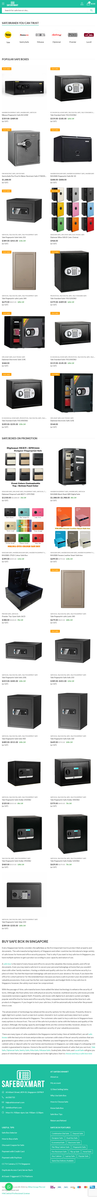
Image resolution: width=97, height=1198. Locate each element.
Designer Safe (55, 234)
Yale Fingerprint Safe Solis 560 (62, 739)
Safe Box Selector (9, 1132)
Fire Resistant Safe (8, 173)
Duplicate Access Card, (12, 1170)
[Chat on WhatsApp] (9, 1186)
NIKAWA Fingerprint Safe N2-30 (63, 176)
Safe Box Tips (56, 1114)
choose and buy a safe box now (78, 1053)
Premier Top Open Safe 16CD (13, 616)
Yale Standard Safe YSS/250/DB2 (63, 115)
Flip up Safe (74, 1152)
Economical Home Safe (59, 112)
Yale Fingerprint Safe (30, 234)
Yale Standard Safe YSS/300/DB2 (15, 420)
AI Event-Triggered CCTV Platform (17, 1176)
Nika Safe (34, 1050)
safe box (7, 964)
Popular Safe (83, 1156)
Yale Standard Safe (88, 112)
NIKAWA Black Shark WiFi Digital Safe (65, 494)
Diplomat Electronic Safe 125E (62, 420)
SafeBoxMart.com (14, 1107)
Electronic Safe (78, 234)
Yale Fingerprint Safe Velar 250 (14, 922)
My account (55, 1083)
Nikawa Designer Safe (58, 173)
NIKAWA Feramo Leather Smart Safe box (66, 555)
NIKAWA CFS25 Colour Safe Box (15, 555)
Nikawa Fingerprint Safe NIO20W (15, 115)
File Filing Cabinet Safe (60, 1147)
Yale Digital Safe (74, 112)
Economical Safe (58, 1142)
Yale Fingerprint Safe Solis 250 (14, 237)
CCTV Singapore (22, 1164)
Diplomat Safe (66, 234)
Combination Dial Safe (60, 1133)
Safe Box (33, 112)
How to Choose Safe (59, 1101)
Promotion (54, 296)
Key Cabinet (57, 1156)
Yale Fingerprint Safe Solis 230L (14, 677)
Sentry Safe (24, 1050)
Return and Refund (58, 1120)
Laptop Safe (70, 1156)
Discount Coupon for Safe (13, 1145)
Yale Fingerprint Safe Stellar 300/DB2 (65, 800)
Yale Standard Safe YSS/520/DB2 (63, 298)
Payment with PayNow (12, 1157)
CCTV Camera (8, 1164)
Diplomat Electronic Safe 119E (14, 359)
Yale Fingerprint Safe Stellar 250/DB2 (16, 800)
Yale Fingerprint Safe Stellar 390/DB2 (16, 861)
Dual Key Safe (72, 1138)
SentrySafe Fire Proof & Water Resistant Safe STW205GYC (25, 176)
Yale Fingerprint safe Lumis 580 (14, 298)
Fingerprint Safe (30, 491)
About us (54, 1077)
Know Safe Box (57, 1108)
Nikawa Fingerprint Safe (11, 112)
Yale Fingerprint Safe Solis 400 (14, 739)
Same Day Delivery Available (63, 1161)
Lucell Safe (79, 1050)
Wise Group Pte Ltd (36, 1187)
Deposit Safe (78, 1133)
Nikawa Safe (24, 112)
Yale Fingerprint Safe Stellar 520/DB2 (65, 861)
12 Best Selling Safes (59, 1089)
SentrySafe (20, 173)
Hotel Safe (87, 1152)
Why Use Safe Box (58, 1095)
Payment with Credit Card (13, 1151)
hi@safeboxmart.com (15, 1102)
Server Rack (27, 1170)
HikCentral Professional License (16, 1193)
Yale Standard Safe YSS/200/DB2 (63, 359)
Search (91, 10)
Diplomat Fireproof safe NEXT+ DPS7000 (18, 494)
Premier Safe (6, 614)
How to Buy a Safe (10, 1139)
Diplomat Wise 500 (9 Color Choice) (64, 237)
